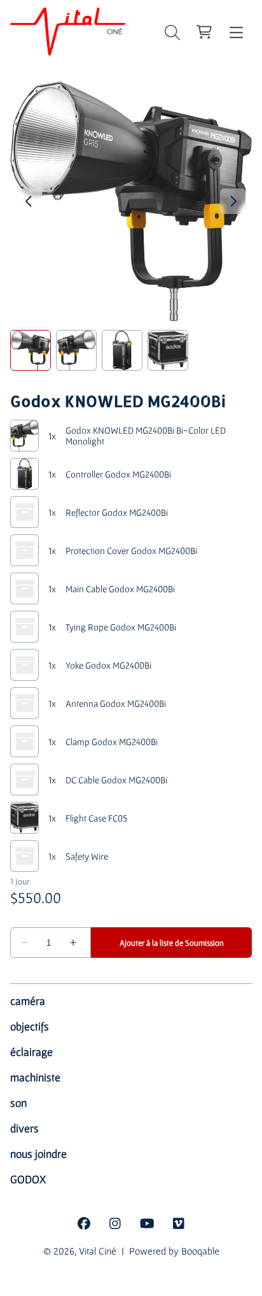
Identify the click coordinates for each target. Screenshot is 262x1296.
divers (24, 1128)
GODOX (28, 1179)
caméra (27, 1001)
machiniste (35, 1077)
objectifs (29, 1026)
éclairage (31, 1051)
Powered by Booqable (174, 1251)
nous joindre (38, 1153)
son (18, 1102)
